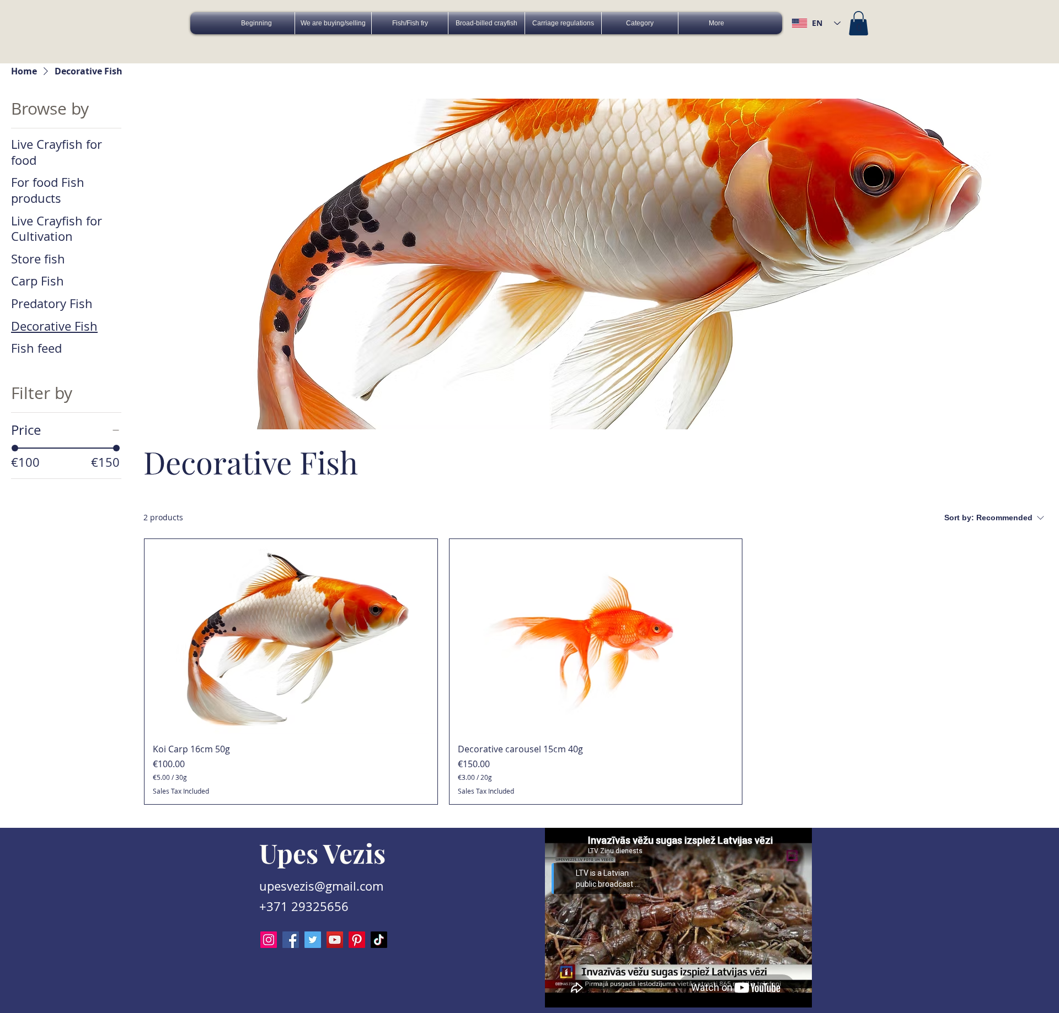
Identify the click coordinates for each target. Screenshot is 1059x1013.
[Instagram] (268, 939)
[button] (858, 23)
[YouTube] (335, 939)
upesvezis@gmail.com (321, 886)
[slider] (15, 448)
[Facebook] (290, 939)
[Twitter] (312, 939)
